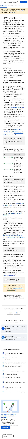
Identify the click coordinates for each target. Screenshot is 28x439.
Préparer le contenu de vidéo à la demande (15, 363)
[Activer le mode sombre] (13, 436)
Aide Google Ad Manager (10, 2)
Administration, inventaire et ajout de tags (15, 371)
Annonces (17, 5)
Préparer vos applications (11, 374)
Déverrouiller (5, 427)
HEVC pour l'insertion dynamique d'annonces (13, 378)
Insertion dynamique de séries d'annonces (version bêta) (15, 383)
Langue (5, 434)
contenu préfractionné (9, 275)
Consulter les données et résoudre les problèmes (14, 367)
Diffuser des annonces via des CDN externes (13, 388)
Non (17, 312)
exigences (12, 12)
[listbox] (7, 436)
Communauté (10, 5)
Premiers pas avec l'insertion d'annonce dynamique (14, 354)
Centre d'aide (3, 5)
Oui (10, 312)
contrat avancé (20, 10)
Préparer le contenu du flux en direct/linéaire (12, 358)
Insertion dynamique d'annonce (11, 349)
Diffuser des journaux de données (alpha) (14, 392)
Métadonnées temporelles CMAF (11, 235)
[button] (2, 2)
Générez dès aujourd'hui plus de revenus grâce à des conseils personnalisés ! (8, 416)
